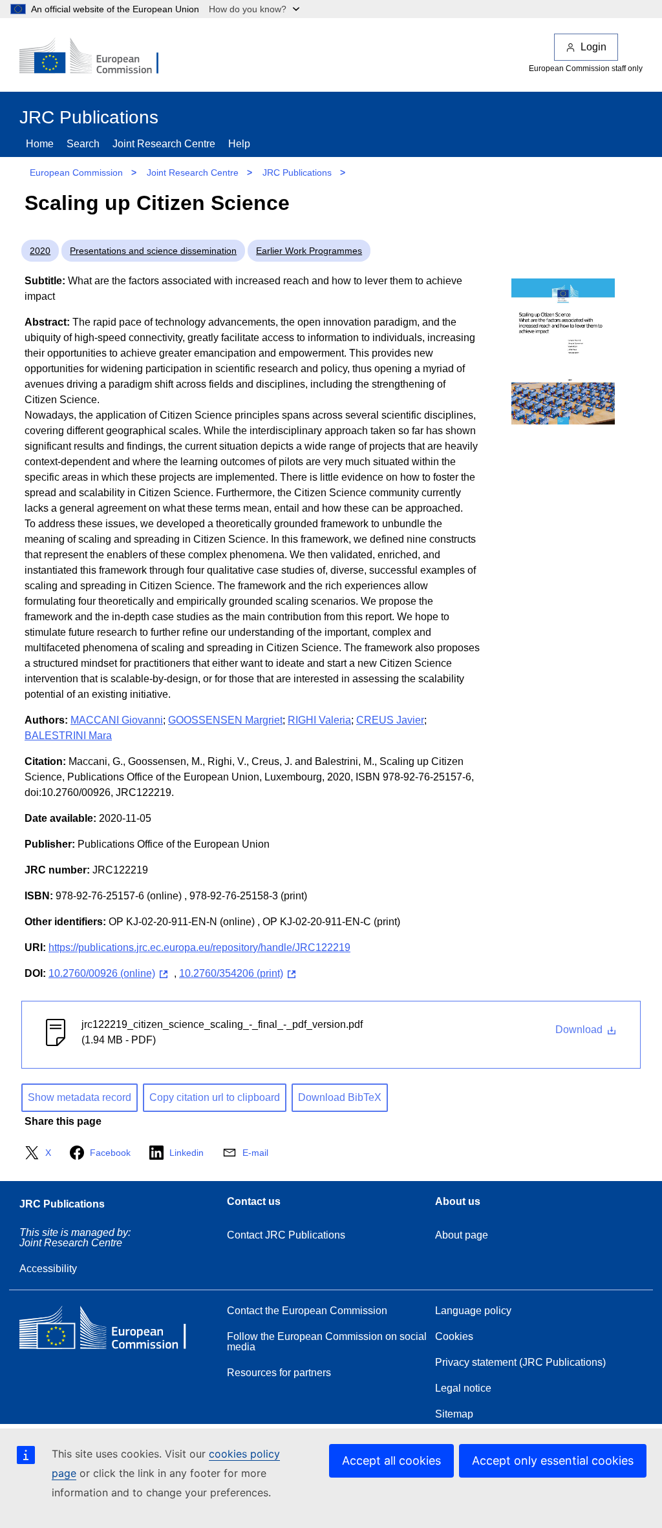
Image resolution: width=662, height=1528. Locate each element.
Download (580, 1029)
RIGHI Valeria (319, 720)
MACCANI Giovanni (116, 720)
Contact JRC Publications (286, 1235)
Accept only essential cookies (553, 1460)
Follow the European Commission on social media (327, 1341)
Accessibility (48, 1268)
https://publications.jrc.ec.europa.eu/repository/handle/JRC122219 (199, 947)
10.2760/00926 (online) (101, 973)
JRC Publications (297, 172)
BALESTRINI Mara (68, 735)
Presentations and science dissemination (153, 251)
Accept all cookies (391, 1460)
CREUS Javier (390, 720)
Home (40, 143)
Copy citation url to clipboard (214, 1097)
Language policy (473, 1310)
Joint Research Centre (163, 143)
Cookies (454, 1336)
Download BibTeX (339, 1097)
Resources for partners (279, 1372)
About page (461, 1235)
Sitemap (454, 1413)
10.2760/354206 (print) (231, 973)
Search (83, 143)
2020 (40, 251)
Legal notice (463, 1388)
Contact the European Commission (307, 1310)
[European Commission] (97, 56)
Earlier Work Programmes (309, 251)
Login (593, 46)
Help (239, 143)
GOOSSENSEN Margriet (225, 720)
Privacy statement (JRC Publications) (520, 1362)
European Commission (76, 172)
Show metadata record (79, 1097)
